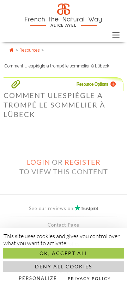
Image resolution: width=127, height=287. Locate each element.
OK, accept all (64, 253)
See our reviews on (63, 208)
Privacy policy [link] (89, 278)
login (38, 162)
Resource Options (92, 84)
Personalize (38, 278)
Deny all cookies (63, 266)
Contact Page (63, 225)
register (83, 162)
